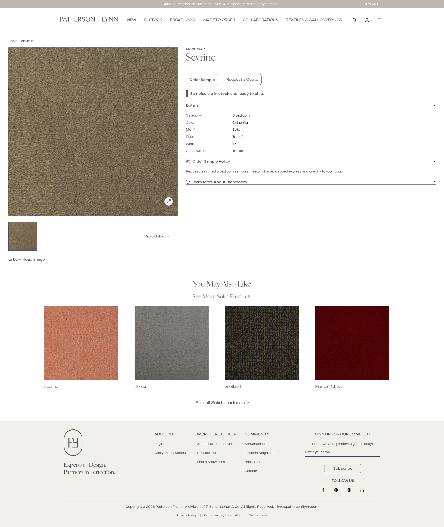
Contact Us (206, 453)
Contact (372, 4)
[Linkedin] (362, 490)
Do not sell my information (222, 515)
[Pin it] (336, 490)
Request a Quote (242, 79)
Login (158, 444)
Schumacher (255, 444)
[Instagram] (349, 490)
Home (13, 41)
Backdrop (252, 462)
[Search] (354, 20)
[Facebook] (323, 490)
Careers (251, 471)
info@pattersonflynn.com (297, 507)
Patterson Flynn (169, 507)
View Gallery (155, 236)
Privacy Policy (186, 515)
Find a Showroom (211, 462)
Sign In (367, 20)
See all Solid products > (222, 403)
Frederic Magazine (259, 453)
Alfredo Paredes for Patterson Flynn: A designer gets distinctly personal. (222, 4)
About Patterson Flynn (215, 444)
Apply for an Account (171, 453)
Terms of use (258, 515)
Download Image (29, 259)
